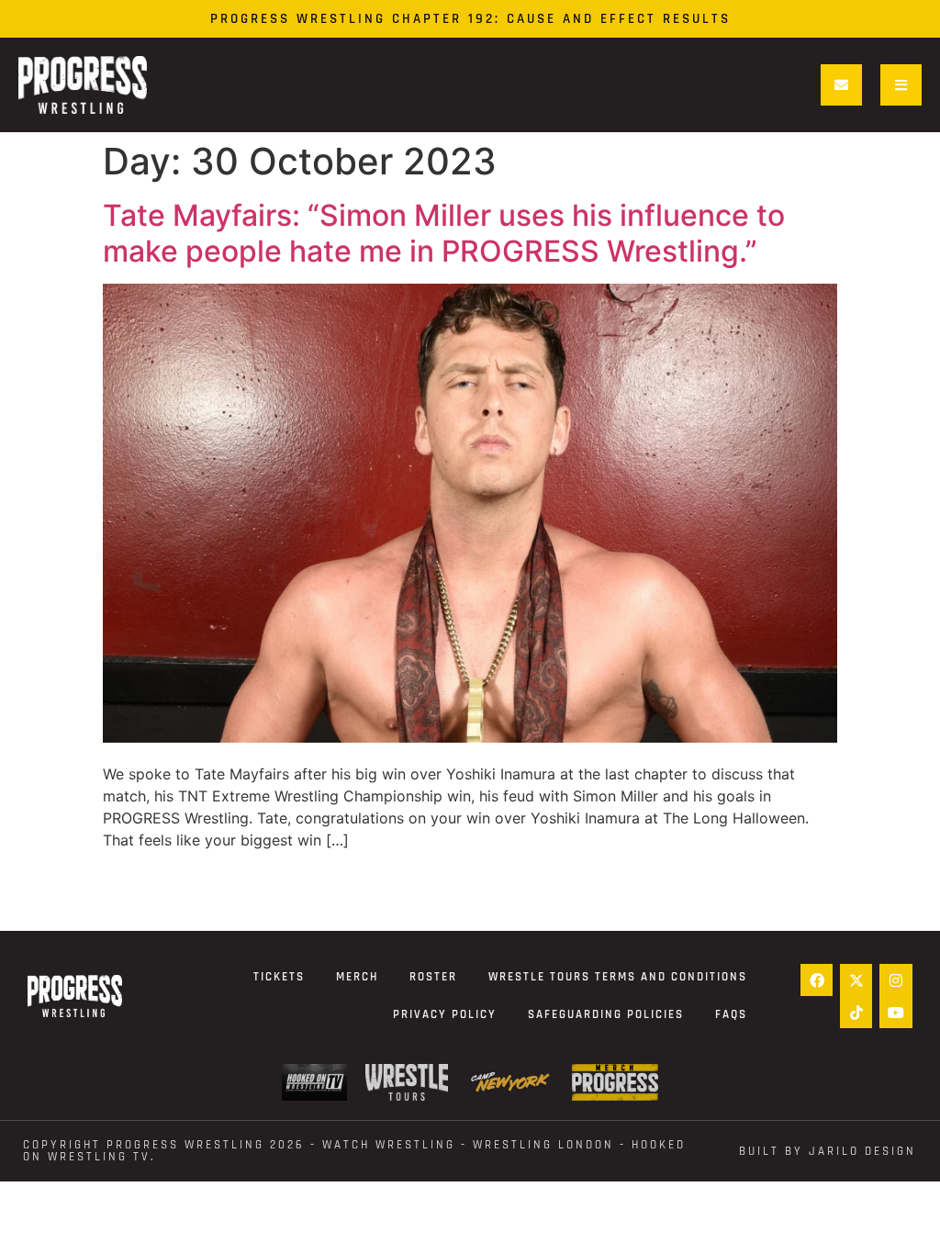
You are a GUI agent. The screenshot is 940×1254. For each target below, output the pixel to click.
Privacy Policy (445, 1014)
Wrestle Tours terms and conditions (617, 976)
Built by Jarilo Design (827, 1151)
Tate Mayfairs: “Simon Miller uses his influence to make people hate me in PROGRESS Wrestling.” (444, 232)
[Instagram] (895, 980)
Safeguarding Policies (606, 1014)
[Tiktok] (856, 1012)
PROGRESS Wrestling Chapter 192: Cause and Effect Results (470, 19)
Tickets (279, 976)
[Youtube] (895, 1012)
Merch (357, 976)
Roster (433, 976)
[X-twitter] (856, 980)
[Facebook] (816, 980)
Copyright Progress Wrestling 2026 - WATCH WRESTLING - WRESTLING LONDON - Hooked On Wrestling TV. (354, 1150)
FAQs (731, 1014)
